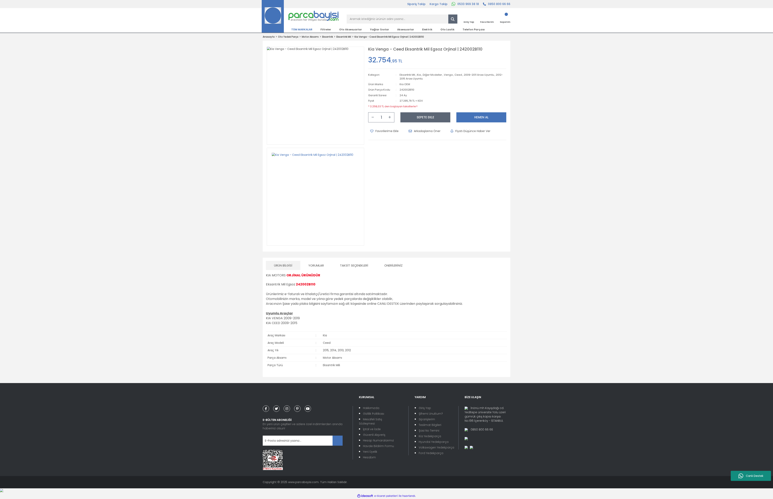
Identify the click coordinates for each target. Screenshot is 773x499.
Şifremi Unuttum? (431, 414)
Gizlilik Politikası (373, 414)
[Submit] (338, 441)
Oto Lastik (447, 29)
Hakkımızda (371, 408)
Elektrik (427, 29)
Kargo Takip (438, 4)
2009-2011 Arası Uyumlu (479, 75)
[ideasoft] (365, 496)
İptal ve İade (372, 429)
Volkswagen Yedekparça (436, 447)
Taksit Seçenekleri (354, 265)
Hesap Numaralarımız (378, 440)
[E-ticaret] (386, 496)
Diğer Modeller (432, 75)
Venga (448, 75)
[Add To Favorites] (384, 131)
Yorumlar (316, 265)
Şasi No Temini (429, 431)
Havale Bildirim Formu (378, 446)
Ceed (458, 75)
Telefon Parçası (474, 29)
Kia (419, 75)
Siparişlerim (427, 419)
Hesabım (369, 457)
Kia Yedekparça (430, 436)
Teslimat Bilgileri (430, 425)
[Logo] (300, 16)
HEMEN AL (481, 117)
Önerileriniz (393, 265)
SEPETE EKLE (425, 117)
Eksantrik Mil (407, 75)
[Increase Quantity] (389, 117)
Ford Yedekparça (431, 453)
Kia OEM (405, 84)
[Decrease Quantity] (372, 117)
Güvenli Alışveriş (374, 435)
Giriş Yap (425, 408)
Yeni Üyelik (370, 452)
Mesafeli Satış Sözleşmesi (370, 421)
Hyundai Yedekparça (434, 442)
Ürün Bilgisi (283, 265)
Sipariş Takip (416, 4)
